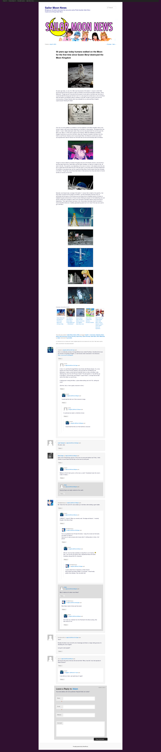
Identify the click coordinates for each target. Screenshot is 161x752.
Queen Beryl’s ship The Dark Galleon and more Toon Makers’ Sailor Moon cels (80, 321)
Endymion (98, 335)
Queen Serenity (86, 336)
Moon (102, 335)
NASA (57, 336)
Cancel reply (101, 687)
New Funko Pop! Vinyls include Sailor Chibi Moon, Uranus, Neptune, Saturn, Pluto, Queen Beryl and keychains (99, 323)
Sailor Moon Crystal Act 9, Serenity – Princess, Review (90, 320)
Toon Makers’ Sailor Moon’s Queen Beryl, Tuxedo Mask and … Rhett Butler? (70, 321)
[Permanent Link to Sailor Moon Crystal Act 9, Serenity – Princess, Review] (90, 316)
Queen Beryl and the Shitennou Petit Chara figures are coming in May (60, 321)
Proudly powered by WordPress (80, 746)
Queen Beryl (79, 336)
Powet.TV (5, 0)
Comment (59, 723)
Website (59, 715)
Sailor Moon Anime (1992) (73, 335)
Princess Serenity (71, 336)
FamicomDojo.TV (12, 0)
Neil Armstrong (63, 336)
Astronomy (93, 335)
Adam (58, 338)
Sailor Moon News (30, 0)
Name (59, 698)
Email (59, 707)
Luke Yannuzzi (61, 443)
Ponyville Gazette (21, 0)
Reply (60, 358)
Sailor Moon (93, 336)
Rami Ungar (61, 455)
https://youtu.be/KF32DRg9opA (65, 355)
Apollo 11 (87, 335)
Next (114, 44)
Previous (108, 44)
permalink (69, 338)
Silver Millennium (101, 336)
